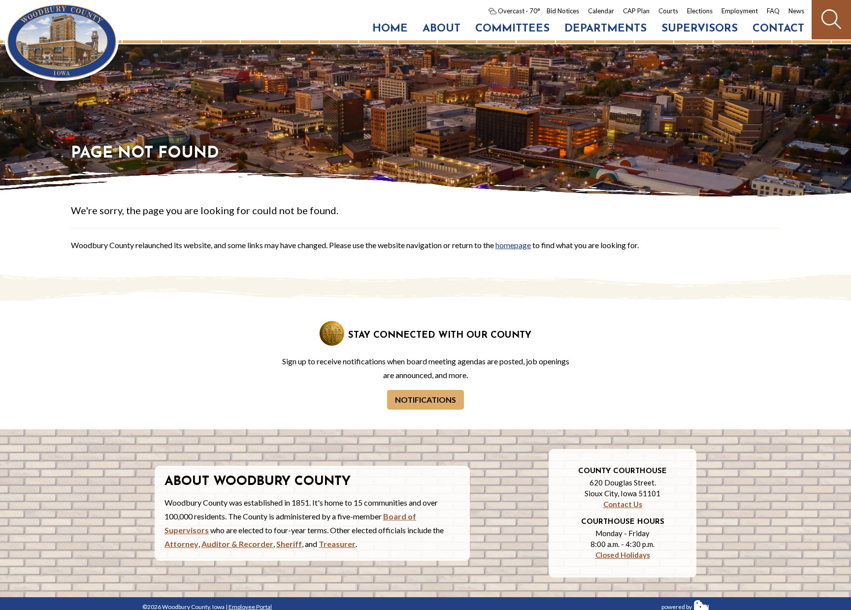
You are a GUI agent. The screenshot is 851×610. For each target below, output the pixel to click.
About (441, 28)
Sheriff (289, 543)
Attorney (181, 543)
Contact (778, 28)
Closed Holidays (622, 554)
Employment (739, 11)
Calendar (601, 11)
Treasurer (337, 543)
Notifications (425, 399)
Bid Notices (563, 11)
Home (390, 28)
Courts (668, 11)
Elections (700, 11)
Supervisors (699, 28)
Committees (512, 28)
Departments (605, 28)
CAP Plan (636, 11)
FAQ (773, 11)
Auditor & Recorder (237, 543)
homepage (513, 245)
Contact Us (622, 504)
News (796, 11)
